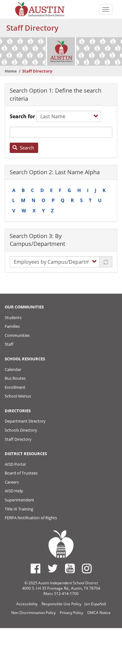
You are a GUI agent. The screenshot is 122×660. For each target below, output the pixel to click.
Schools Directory (21, 430)
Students (13, 317)
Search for (22, 116)
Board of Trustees (21, 473)
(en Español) (95, 604)
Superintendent (19, 500)
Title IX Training (19, 509)
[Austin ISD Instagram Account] (86, 568)
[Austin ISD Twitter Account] (52, 568)
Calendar (13, 369)
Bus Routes (15, 378)
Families (12, 326)
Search (26, 148)
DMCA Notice (99, 612)
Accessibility (27, 604)
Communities (17, 335)
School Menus (18, 396)
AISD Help (14, 491)
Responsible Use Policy (61, 604)
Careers (12, 482)
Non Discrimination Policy (33, 612)
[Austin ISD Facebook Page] (35, 568)
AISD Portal (15, 464)
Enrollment (15, 387)
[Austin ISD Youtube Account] (70, 568)
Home (11, 71)
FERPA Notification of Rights (31, 517)
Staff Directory (18, 439)
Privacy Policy (71, 612)
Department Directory (25, 421)
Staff (9, 344)
